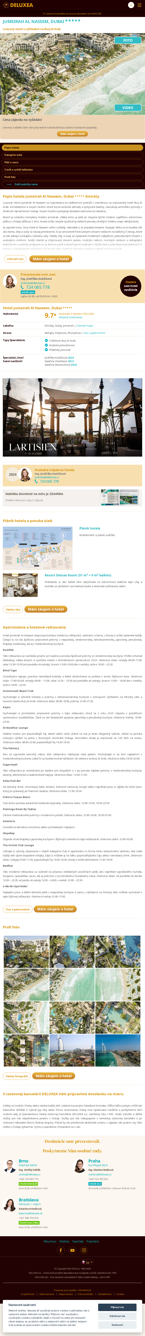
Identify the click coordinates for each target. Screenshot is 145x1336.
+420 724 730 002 (98, 1179)
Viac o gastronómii (94, 333)
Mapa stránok (66, 1294)
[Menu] (138, 5)
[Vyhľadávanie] (131, 5)
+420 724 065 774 (28, 1179)
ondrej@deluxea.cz (29, 1174)
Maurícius (50, 1241)
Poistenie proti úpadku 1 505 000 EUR (72, 1290)
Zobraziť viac (15, 259)
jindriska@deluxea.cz (33, 283)
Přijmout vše (117, 1307)
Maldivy (64, 1241)
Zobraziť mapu (84, 325)
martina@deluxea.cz (100, 1174)
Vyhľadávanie (104, 1294)
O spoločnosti (27, 1294)
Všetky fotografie (17, 1076)
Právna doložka (85, 1294)
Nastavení (117, 1324)
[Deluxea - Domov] (18, 5)
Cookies (120, 1294)
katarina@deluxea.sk (30, 1213)
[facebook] (61, 1250)
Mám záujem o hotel (72, 134)
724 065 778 (38, 287)
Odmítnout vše (117, 1316)
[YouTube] (72, 1250)
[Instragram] (84, 1250)
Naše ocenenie (46, 1294)
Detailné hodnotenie (70, 317)
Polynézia (92, 1241)
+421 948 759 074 (28, 1218)
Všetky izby (13, 609)
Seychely (77, 1241)
